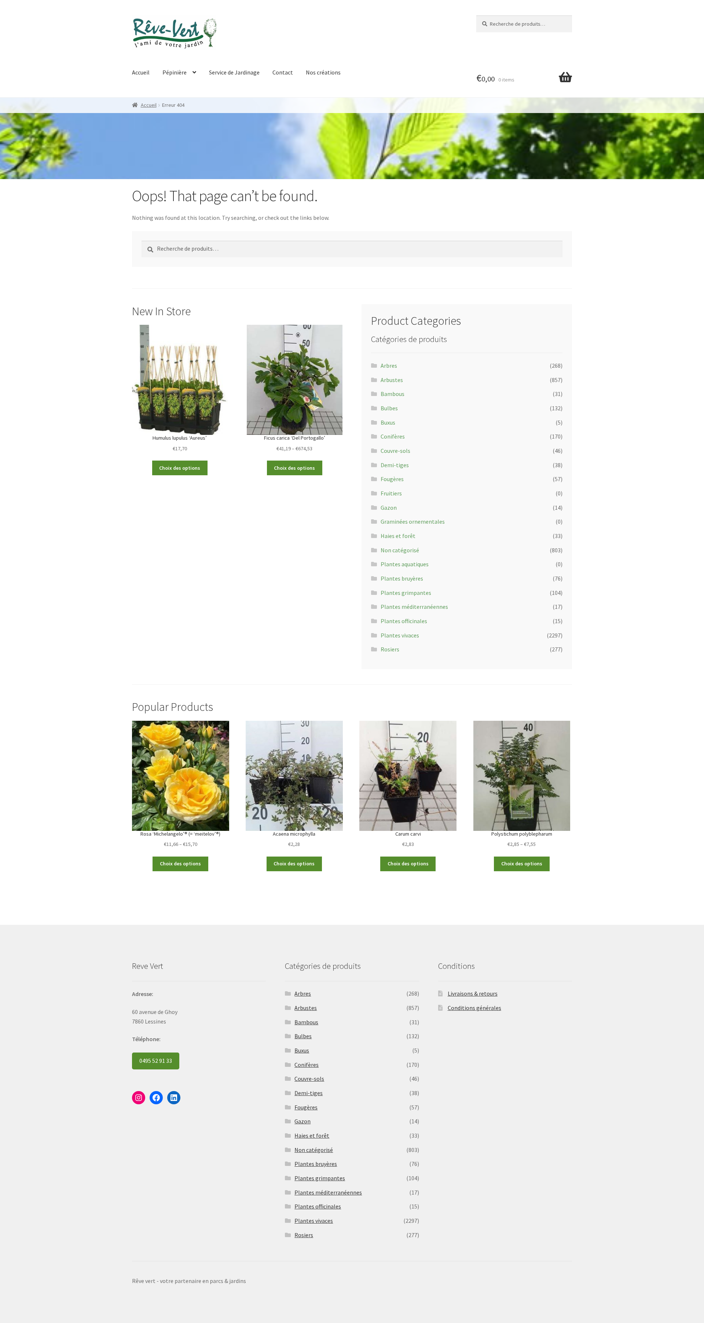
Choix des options (179, 468)
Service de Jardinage (234, 72)
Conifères (393, 436)
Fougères (392, 479)
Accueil (141, 72)
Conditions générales (474, 1007)
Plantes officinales (404, 621)
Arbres (389, 365)
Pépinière (174, 72)
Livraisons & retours (473, 993)
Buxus (388, 422)
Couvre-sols (395, 450)
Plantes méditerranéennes (414, 606)
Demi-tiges (395, 465)
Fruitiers (391, 493)
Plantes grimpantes (406, 592)
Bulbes (389, 408)
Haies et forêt (398, 535)
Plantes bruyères (402, 578)
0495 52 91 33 (155, 1060)
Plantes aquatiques (405, 564)
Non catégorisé (400, 550)
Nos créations (323, 72)
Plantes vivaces (400, 635)
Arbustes (392, 380)
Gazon (389, 507)
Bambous (392, 393)
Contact (282, 72)
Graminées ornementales (413, 521)
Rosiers (390, 649)
